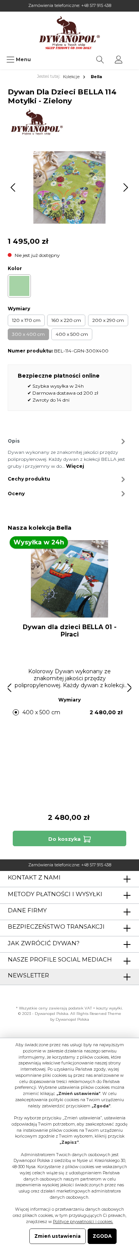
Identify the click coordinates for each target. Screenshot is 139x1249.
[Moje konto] (118, 59)
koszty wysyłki (109, 1008)
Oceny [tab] (16, 493)
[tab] (67, 453)
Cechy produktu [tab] (29, 479)
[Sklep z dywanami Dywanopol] (69, 32)
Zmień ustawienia (57, 1236)
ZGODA (102, 1236)
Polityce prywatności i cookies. (83, 1221)
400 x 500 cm (72, 334)
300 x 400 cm (28, 334)
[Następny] (125, 187)
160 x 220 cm (66, 320)
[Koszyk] (133, 56)
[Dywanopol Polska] (36, 122)
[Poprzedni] (13, 187)
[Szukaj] (100, 59)
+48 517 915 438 (96, 5)
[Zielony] (19, 286)
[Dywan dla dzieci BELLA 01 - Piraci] (69, 579)
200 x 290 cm (108, 320)
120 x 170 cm (26, 320)
